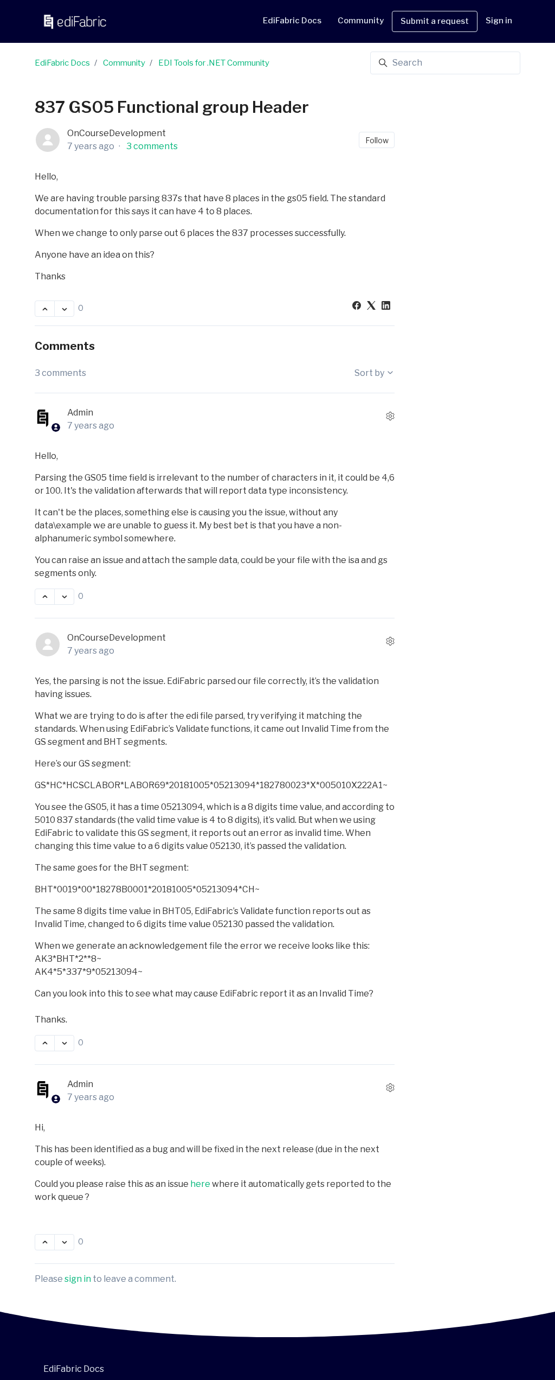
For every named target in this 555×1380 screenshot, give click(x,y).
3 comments (152, 146)
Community (124, 63)
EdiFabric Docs (292, 20)
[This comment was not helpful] (64, 597)
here (200, 1184)
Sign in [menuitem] (499, 20)
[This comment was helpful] (45, 597)
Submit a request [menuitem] (435, 21)
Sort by (370, 373)
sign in (77, 1279)
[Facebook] (356, 307)
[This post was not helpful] (64, 309)
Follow (377, 140)
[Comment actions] (390, 416)
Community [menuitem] (361, 20)
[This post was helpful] (45, 309)
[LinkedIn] (386, 307)
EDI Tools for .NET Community (213, 63)
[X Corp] (371, 307)
